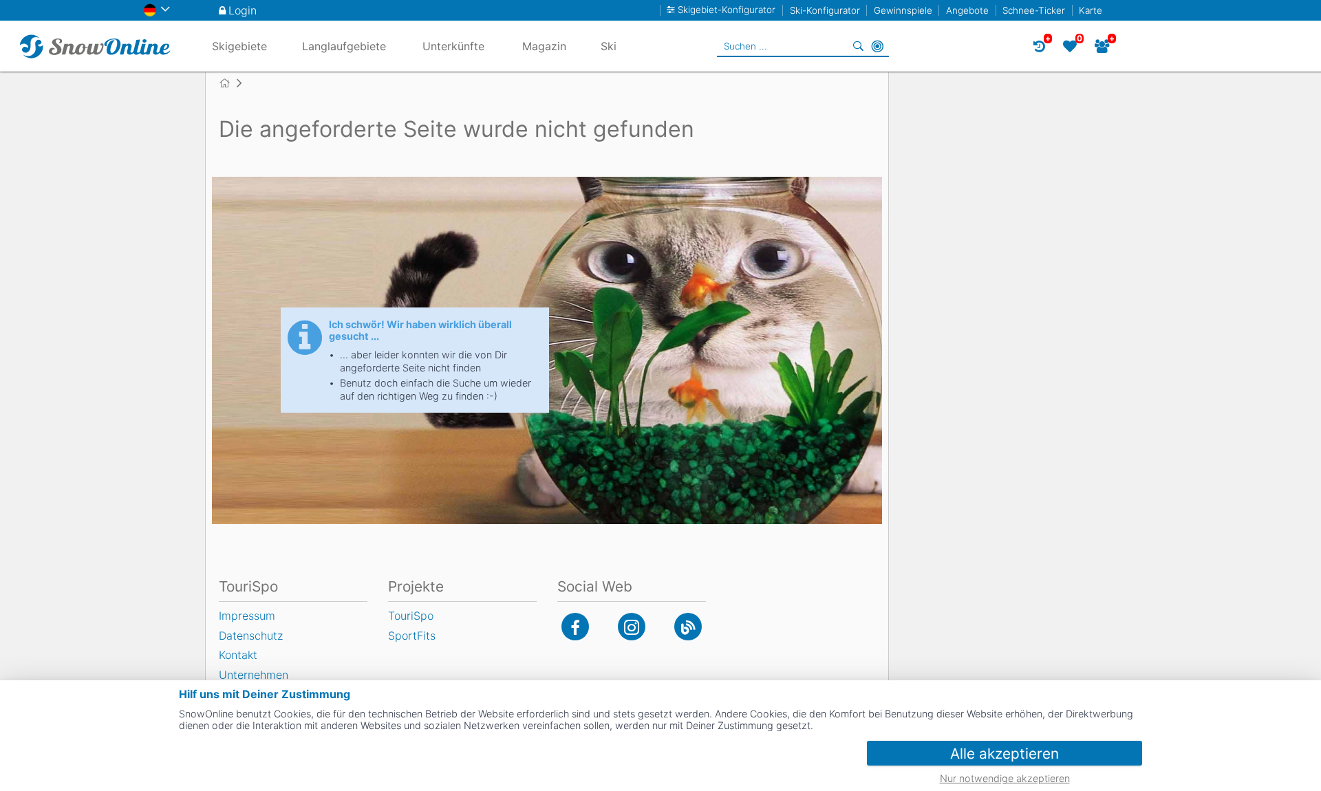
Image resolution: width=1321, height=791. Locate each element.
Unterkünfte (453, 46)
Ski (608, 46)
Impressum (247, 615)
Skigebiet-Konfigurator (726, 10)
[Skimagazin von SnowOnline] (688, 626)
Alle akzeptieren (1004, 753)
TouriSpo (410, 615)
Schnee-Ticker (1033, 10)
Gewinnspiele (903, 10)
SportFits (412, 635)
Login (242, 10)
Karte (1090, 10)
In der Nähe (877, 46)
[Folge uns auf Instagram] (631, 626)
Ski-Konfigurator (825, 10)
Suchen (858, 46)
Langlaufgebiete (344, 46)
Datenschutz (251, 635)
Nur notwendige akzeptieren (1005, 778)
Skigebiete (239, 46)
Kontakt (238, 655)
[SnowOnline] (95, 46)
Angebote (967, 10)
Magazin (544, 46)
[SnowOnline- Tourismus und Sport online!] (230, 83)
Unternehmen (253, 675)
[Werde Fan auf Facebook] (575, 626)
